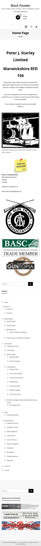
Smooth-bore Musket (16, 378)
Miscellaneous (9, 421)
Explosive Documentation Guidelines (18, 338)
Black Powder (20, 6)
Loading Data (11, 367)
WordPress (23, 544)
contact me (23, 97)
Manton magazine (13, 444)
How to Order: (11, 325)
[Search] (30, 284)
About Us (7, 306)
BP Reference (11, 330)
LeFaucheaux (11, 436)
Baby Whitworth (12, 431)
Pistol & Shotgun (15, 361)
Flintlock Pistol (14, 369)
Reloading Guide (15, 405)
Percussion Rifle (15, 386)
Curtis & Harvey (12, 440)
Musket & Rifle (14, 357)
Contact (6, 470)
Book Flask (10, 452)
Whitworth (10, 448)
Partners (10, 313)
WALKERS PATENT (12, 427)
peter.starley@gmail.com (13, 191)
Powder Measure (12, 456)
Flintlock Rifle (14, 382)
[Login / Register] (36, 26)
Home (6, 302)
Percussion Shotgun (16, 373)
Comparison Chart (13, 346)
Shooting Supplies (13, 415)
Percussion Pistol (15, 394)
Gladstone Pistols (12, 423)
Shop (6, 412)
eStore (30, 542)
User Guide (8, 344)
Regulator (10, 460)
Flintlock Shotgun (15, 390)
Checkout (7, 466)
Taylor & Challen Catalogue (18, 332)
